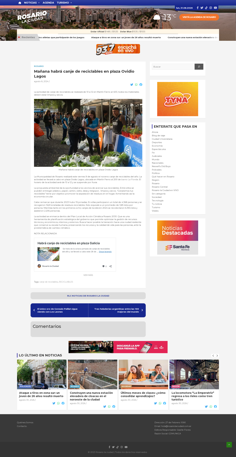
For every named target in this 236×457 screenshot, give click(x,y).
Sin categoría (158, 193)
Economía (157, 145)
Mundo (155, 159)
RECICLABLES (66, 282)
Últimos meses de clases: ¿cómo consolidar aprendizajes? (92, 394)
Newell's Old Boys (161, 166)
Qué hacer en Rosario (163, 176)
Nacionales (157, 163)
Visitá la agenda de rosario (199, 17)
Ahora (155, 132)
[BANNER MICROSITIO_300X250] (177, 222)
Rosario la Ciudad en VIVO (165, 190)
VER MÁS (88, 275)
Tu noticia (157, 204)
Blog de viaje (158, 135)
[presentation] (213, 356)
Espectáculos (159, 149)
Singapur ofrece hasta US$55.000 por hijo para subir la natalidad (193, 396)
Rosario (39, 66)
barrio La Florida (129, 179)
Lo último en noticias (40, 355)
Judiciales (157, 156)
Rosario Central (160, 187)
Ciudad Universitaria (162, 139)
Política (156, 173)
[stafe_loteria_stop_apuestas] (118, 342)
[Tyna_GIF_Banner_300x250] (177, 83)
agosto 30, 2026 (26, 403)
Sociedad (156, 197)
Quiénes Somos (25, 422)
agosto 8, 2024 (41, 81)
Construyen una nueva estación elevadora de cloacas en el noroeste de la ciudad (40, 396)
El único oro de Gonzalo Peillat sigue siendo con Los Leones (57, 310)
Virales (155, 210)
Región (155, 180)
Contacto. (22, 426)
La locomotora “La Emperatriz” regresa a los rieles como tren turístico (142, 396)
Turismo (156, 207)
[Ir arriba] (229, 444)
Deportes (157, 142)
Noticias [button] (30, 2)
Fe (153, 152)
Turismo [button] (63, 2)
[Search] (199, 67)
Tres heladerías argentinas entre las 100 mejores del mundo (116, 310)
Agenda (48, 2)
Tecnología (157, 200)
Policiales (156, 169)
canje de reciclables (48, 282)
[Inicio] (20, 2)
